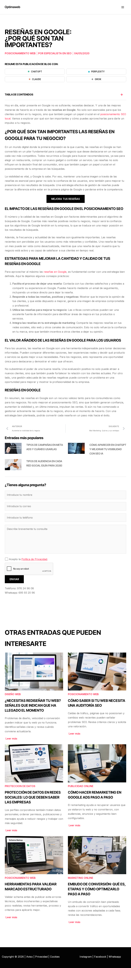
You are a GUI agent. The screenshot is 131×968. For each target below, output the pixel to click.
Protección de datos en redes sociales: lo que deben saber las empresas (33, 797)
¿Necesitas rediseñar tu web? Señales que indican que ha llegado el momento (33, 705)
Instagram (86, 956)
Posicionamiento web (20, 53)
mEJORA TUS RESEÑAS (65, 198)
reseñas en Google (55, 271)
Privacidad (41, 956)
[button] (121, 94)
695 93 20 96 (27, 592)
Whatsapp (115, 956)
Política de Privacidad (34, 559)
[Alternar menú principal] (122, 7)
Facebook (100, 956)
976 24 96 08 (25, 588)
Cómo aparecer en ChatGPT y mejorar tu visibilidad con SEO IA (107, 449)
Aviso (29, 956)
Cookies (55, 956)
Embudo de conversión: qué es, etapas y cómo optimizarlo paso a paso (97, 889)
